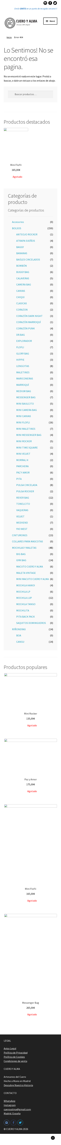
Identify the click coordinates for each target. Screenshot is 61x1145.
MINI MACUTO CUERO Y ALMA (32, 579)
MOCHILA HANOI (25, 585)
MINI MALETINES (25, 428)
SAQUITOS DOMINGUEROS (31, 623)
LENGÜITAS (22, 366)
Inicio (9, 37)
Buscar (30, 1139)
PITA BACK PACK (25, 616)
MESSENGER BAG (25, 397)
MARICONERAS (24, 378)
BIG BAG (21, 554)
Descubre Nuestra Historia (18, 1085)
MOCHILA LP (23, 591)
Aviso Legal (10, 1048)
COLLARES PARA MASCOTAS (27, 541)
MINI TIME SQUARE (27, 447)
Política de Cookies (14, 1056)
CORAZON (22, 309)
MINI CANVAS (23, 416)
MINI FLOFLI (23, 422)
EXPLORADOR (24, 340)
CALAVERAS (22, 278)
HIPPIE (20, 359)
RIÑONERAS (19, 629)
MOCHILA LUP (24, 597)
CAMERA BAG (23, 284)
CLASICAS (21, 303)
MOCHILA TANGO (25, 604)
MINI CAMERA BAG (26, 410)
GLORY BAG (22, 353)
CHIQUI (20, 297)
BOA (18, 635)
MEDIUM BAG (23, 391)
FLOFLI (20, 347)
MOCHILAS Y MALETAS (24, 547)
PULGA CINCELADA (26, 485)
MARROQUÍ (22, 384)
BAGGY (20, 247)
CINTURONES (19, 535)
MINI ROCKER (24, 441)
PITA (19, 478)
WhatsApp (9, 1101)
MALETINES (22, 372)
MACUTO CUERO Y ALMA (29, 566)
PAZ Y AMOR (23, 472)
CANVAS (20, 290)
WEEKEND (22, 522)
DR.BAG (20, 334)
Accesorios (18, 222)
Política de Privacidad (15, 1052)
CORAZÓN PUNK (25, 328)
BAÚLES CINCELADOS (28, 259)
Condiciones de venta (15, 1061)
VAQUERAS (22, 510)
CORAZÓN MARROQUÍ (28, 322)
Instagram (10, 1105)
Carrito (47, 1136)
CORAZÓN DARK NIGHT (29, 316)
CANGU (20, 641)
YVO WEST (21, 529)
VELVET (20, 516)
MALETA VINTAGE (26, 572)
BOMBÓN (21, 265)
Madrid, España (12, 1113)
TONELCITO (23, 503)
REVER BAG (22, 497)
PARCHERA (22, 466)
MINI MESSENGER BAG (28, 435)
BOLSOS (16, 228)
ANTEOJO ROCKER (26, 234)
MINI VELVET (23, 453)
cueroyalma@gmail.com (17, 1109)
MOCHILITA (22, 610)
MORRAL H (22, 460)
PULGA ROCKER (25, 491)
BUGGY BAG (22, 272)
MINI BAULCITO (25, 403)
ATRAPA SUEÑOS (25, 240)
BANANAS (21, 253)
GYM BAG (21, 560)
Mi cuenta (10, 1139)
